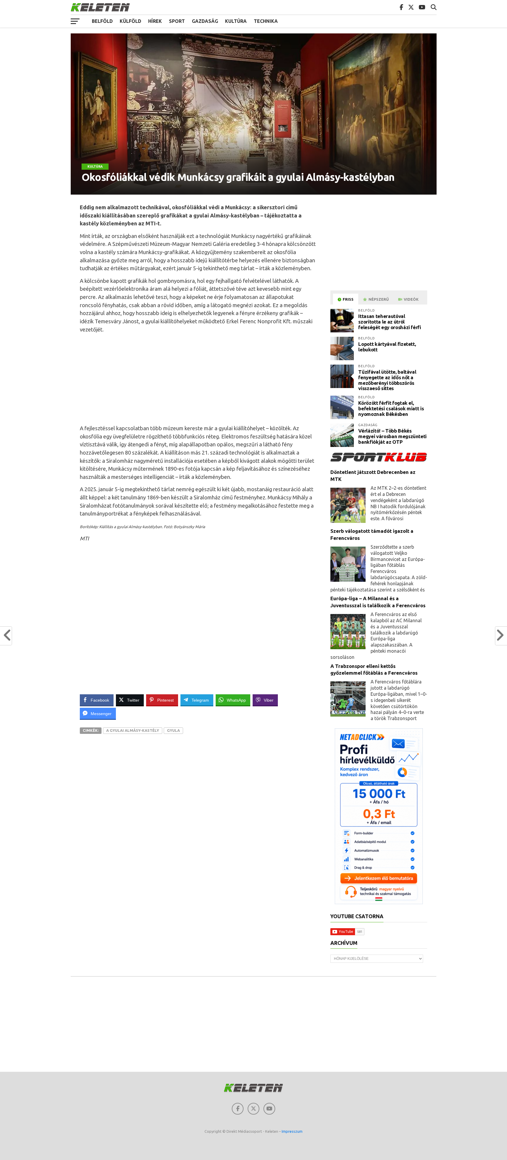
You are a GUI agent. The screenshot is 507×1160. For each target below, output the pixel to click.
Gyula (173, 730)
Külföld (130, 21)
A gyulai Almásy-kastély (132, 730)
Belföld (102, 21)
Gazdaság (205, 21)
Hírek (155, 21)
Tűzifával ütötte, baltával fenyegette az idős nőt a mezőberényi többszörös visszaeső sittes (387, 380)
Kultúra (236, 21)
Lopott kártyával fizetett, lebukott (387, 346)
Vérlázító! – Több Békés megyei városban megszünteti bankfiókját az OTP (392, 436)
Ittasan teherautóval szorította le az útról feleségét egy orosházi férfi (389, 321)
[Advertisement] (198, 379)
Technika (266, 21)
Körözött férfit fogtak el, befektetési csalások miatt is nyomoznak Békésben (391, 408)
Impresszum (292, 1131)
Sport (177, 21)
